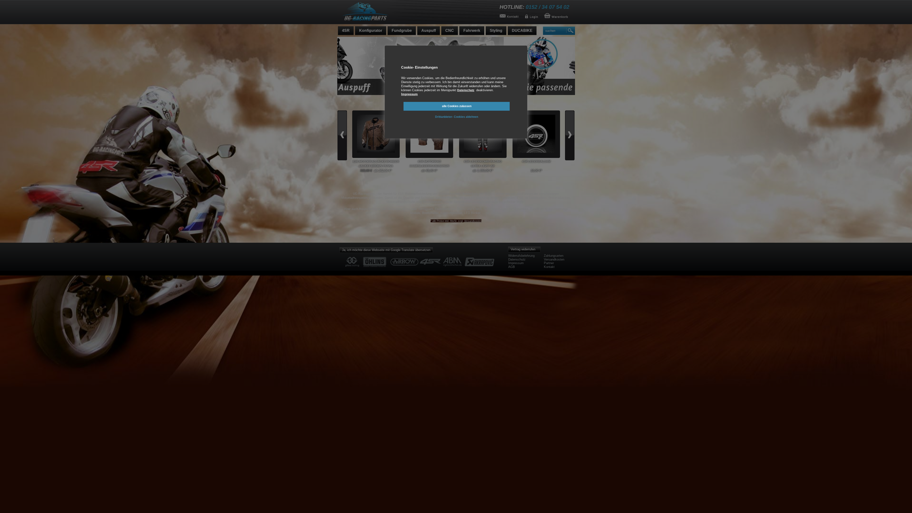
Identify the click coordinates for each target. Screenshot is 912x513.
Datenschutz (465, 90)
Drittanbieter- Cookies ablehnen (456, 117)
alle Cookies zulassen (456, 106)
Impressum (409, 94)
